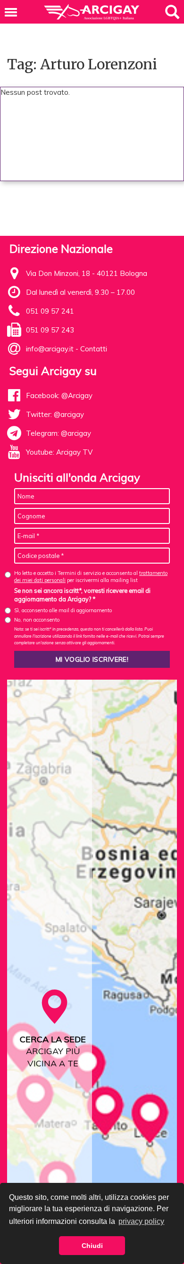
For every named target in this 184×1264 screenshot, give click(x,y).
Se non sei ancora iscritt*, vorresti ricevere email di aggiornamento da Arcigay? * (82, 595)
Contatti (93, 348)
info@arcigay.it (50, 348)
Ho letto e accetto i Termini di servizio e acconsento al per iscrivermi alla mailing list (90, 576)
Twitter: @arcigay (55, 414)
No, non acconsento (36, 619)
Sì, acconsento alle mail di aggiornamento (63, 610)
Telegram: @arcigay (58, 433)
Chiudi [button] (92, 1245)
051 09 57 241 (50, 311)
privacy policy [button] (141, 1221)
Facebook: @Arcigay (59, 395)
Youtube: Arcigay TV (59, 452)
